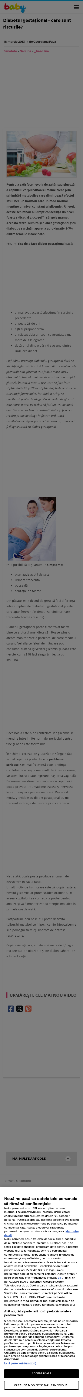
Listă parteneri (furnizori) (20, 1363)
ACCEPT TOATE (41, 1373)
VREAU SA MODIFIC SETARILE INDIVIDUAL (41, 1385)
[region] (41, 1292)
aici (60, 1277)
